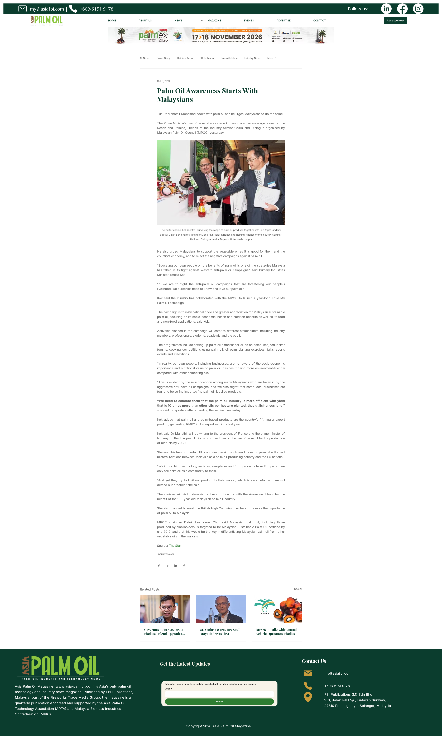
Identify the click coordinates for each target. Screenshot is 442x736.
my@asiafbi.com (47, 9)
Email (168, 688)
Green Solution (229, 58)
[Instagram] (418, 8)
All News (145, 58)
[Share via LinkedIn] (175, 565)
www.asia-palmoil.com (74, 686)
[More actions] (283, 81)
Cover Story (163, 58)
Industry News (252, 58)
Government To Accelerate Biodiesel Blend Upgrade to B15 (164, 632)
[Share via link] (184, 565)
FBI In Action (207, 58)
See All (298, 588)
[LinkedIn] (386, 8)
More (270, 58)
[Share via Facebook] (158, 565)
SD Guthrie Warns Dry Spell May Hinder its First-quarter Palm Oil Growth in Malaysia (220, 632)
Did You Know (185, 58)
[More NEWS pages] (202, 20)
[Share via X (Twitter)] (167, 565)
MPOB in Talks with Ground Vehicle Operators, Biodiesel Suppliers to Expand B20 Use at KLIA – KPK (276, 632)
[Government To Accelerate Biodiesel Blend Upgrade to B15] (165, 609)
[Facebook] (402, 8)
